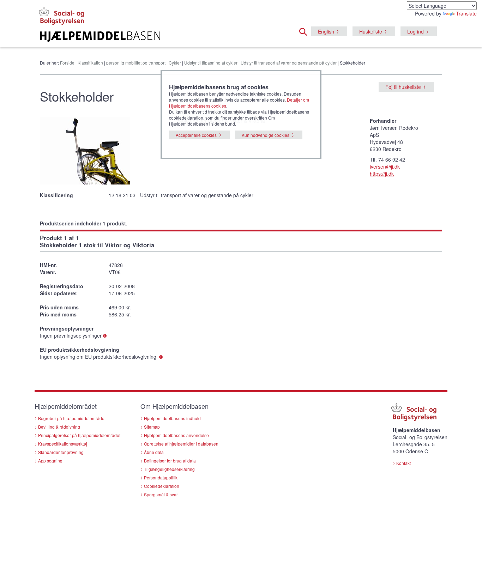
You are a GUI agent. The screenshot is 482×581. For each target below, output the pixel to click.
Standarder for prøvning (61, 452)
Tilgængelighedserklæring (169, 469)
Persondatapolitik (160, 477)
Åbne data (154, 452)
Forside (67, 63)
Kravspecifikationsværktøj (62, 444)
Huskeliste (370, 31)
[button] (305, 30)
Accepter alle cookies (196, 135)
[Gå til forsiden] (155, 36)
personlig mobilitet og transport (135, 63)
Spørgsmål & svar (161, 494)
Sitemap (152, 427)
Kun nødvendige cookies (265, 135)
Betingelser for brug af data (170, 461)
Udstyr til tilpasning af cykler (210, 63)
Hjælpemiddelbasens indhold (172, 418)
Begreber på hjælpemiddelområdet (72, 418)
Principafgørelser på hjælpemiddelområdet (79, 435)
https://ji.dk (382, 173)
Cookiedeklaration (161, 486)
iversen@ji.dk (385, 166)
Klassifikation (90, 63)
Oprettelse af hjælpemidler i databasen (181, 444)
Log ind (415, 31)
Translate (466, 13)
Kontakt (403, 463)
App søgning (50, 461)
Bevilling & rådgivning (59, 427)
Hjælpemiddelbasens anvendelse (176, 435)
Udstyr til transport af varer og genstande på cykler (289, 63)
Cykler (175, 63)
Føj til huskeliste (403, 86)
